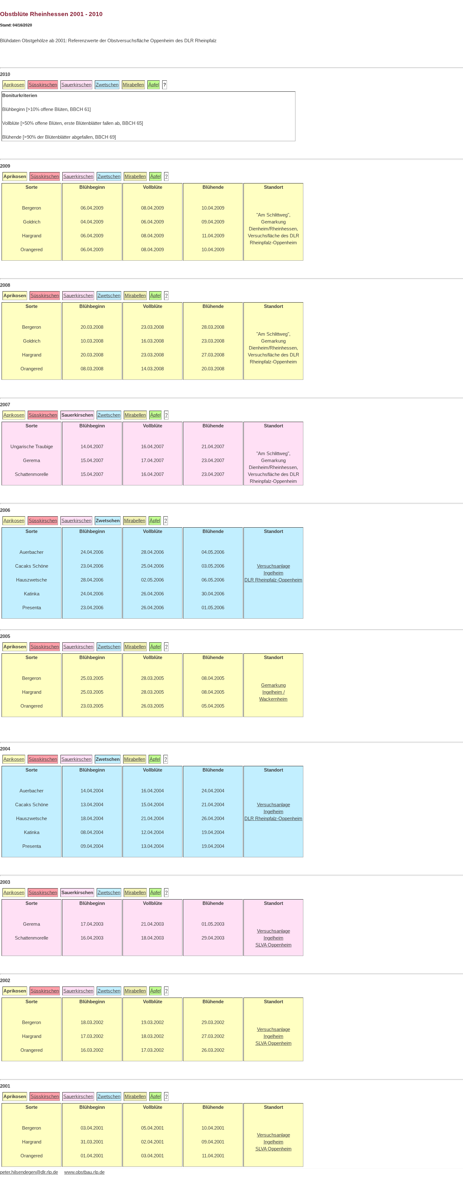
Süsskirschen (43, 84)
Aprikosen (13, 84)
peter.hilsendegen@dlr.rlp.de (29, 1172)
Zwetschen (107, 84)
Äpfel (153, 84)
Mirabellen (133, 84)
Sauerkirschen (76, 84)
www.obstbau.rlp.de (84, 1172)
